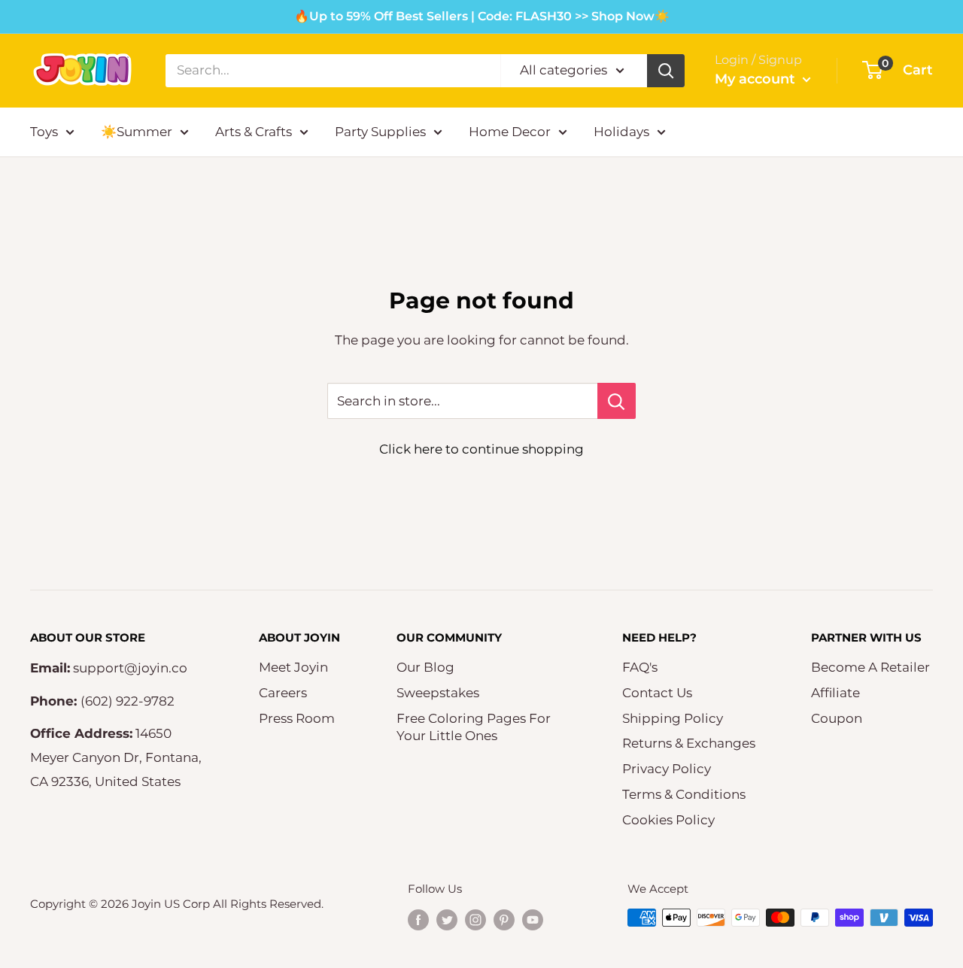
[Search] (666, 70)
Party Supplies (380, 131)
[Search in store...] (616, 401)
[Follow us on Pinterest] (504, 919)
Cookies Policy (668, 819)
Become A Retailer (870, 667)
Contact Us (657, 692)
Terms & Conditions (684, 794)
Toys (44, 131)
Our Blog (425, 667)
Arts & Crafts (253, 131)
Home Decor (510, 131)
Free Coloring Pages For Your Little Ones (473, 727)
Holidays (621, 131)
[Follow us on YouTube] (532, 919)
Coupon (836, 718)
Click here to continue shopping (481, 449)
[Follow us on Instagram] (475, 919)
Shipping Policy (672, 718)
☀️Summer (136, 131)
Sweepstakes (437, 692)
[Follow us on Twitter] (446, 919)
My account (757, 79)
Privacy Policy (666, 768)
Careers (283, 692)
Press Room (297, 718)
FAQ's (640, 667)
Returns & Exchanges (688, 743)
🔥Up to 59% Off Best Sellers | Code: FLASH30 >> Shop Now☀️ (482, 16)
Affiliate (835, 692)
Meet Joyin (293, 667)
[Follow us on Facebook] (418, 919)
